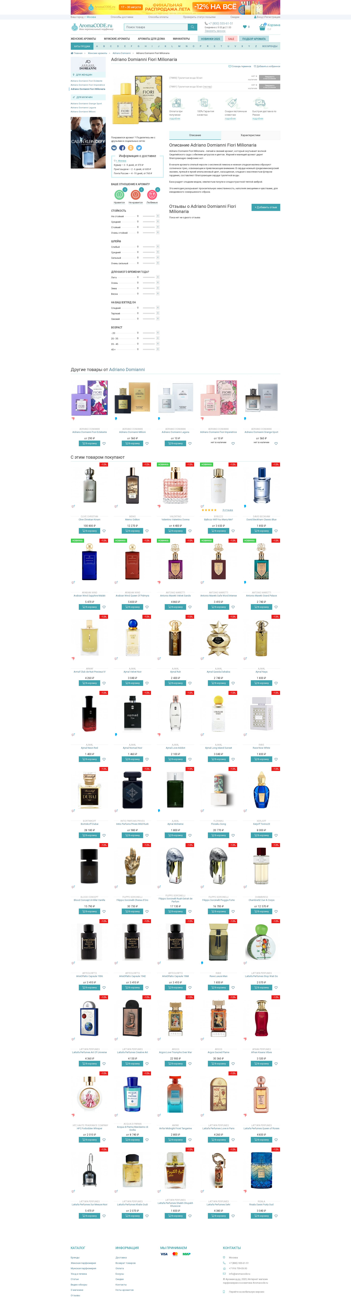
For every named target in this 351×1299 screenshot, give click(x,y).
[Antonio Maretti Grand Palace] (261, 561)
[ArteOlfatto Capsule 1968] (175, 942)
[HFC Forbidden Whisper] (89, 1094)
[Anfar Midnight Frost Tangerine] (175, 1094)
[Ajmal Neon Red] (89, 713)
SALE (231, 39)
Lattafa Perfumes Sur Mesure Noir (89, 1204)
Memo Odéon (132, 519)
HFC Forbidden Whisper (89, 1128)
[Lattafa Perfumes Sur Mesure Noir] (89, 1170)
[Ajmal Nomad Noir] (132, 713)
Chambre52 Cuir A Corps (261, 900)
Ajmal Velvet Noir (132, 671)
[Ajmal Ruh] (175, 637)
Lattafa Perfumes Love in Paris (218, 1128)
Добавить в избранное (268, 66)
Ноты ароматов (125, 1290)
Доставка (121, 1257)
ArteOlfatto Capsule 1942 (132, 976)
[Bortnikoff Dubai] (89, 789)
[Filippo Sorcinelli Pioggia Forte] (218, 866)
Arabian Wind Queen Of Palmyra (132, 595)
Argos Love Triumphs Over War (175, 1052)
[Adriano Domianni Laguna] (175, 398)
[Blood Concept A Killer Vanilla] (89, 866)
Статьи (75, 1279)
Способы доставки (122, 17)
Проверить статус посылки (199, 17)
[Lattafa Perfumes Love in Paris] (218, 1094)
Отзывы (75, 1295)
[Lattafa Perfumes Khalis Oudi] (132, 1170)
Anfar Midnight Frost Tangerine (175, 1128)
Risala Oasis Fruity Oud (261, 1204)
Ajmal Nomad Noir (132, 747)
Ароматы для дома (151, 38)
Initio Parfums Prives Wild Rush (132, 824)
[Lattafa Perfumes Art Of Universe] (89, 1018)
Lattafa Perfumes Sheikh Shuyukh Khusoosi (175, 1204)
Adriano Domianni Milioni (83, 112)
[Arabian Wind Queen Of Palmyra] (132, 561)
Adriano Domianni (127, 369)
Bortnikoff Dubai (89, 824)
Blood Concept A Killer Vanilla (89, 900)
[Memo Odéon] (132, 485)
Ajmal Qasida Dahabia (218, 671)
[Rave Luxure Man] (218, 942)
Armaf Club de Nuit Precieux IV (89, 671)
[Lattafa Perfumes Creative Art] (132, 1018)
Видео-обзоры (79, 1284)
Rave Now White (261, 747)
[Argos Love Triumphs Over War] (175, 1018)
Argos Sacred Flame (218, 1052)
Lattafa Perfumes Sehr (218, 1204)
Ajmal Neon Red (89, 747)
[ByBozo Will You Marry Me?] (218, 485)
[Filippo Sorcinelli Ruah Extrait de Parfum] (175, 866)
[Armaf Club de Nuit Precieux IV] (89, 637)
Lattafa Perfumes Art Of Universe (89, 1052)
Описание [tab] (195, 135)
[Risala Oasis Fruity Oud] (261, 1170)
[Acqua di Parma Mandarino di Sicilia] (132, 1094)
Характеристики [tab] (250, 135)
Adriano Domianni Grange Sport (86, 103)
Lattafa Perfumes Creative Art (132, 1052)
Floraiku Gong (218, 824)
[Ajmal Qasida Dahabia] (218, 637)
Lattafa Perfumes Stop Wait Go (261, 976)
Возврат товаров (126, 1263)
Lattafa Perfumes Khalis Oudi (132, 1204)
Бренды (75, 1257)
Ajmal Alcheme (175, 824)
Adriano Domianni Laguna (83, 107)
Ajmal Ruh (175, 671)
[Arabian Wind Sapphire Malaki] (89, 561)
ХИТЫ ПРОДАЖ (82, 46)
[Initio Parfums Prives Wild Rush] (132, 789)
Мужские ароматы (117, 38)
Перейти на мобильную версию (246, 1291)
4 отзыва (227, 510)
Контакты (121, 1284)
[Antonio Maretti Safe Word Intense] (218, 561)
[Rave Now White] (261, 713)
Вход (260, 17)
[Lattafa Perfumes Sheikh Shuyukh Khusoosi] (175, 1170)
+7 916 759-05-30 (238, 1268)
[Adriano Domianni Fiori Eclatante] (89, 398)
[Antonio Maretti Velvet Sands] (175, 561)
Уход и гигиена (79, 1273)
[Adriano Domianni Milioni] (132, 398)
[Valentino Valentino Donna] (175, 485)
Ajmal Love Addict (175, 747)
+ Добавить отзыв (266, 207)
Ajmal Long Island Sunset (218, 747)
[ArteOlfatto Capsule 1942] (132, 942)
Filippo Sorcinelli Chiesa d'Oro (132, 900)
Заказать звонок (215, 30)
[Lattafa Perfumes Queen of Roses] (261, 1094)
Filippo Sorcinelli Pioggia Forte (218, 900)
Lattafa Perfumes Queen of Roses (261, 1128)
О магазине (77, 1290)
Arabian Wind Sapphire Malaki (89, 595)
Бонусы (120, 1273)
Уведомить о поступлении (269, 78)
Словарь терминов (241, 66)
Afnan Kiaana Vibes (261, 1052)
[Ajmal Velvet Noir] (132, 637)
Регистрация (272, 17)
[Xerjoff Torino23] (261, 789)
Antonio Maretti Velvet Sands (175, 595)
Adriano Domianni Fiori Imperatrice (88, 85)
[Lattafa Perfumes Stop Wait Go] (261, 942)
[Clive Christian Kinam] (89, 485)
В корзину (91, 443)
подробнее (174, 118)
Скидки (235, 17)
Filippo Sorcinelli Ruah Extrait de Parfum (175, 900)
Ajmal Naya (261, 671)
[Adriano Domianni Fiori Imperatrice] (218, 398)
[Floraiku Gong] (218, 789)
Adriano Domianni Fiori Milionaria (88, 89)
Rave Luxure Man (218, 976)
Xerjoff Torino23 (261, 824)
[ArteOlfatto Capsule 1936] (89, 942)
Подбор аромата (254, 39)
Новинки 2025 (210, 39)
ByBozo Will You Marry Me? (218, 519)
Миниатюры (181, 38)
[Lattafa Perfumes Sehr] (218, 1170)
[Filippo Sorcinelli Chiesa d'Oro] (132, 866)
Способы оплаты (158, 17)
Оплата (120, 1268)
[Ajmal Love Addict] (175, 713)
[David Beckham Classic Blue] (261, 485)
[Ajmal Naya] (261, 637)
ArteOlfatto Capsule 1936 (89, 976)
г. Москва (90, 17)
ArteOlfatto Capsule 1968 (175, 976)
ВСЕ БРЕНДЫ (270, 46)
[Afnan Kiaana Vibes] (261, 1018)
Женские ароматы (83, 38)
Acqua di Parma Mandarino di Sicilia (132, 1128)
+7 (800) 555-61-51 (220, 23)
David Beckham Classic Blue (261, 519)
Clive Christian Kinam (89, 519)
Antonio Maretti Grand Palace (261, 595)
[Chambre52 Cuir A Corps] (261, 866)
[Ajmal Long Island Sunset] (218, 713)
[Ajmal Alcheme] (175, 789)
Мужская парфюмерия (83, 1268)
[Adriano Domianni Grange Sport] (261, 398)
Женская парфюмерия (83, 1263)
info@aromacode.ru (239, 1273)
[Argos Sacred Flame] (218, 1018)
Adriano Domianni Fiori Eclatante (86, 81)
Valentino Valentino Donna (175, 519)
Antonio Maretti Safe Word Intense (218, 595)
